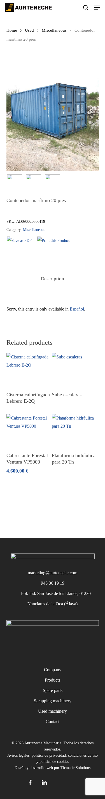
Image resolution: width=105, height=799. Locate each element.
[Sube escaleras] (74, 369)
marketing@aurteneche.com (52, 572)
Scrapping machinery (52, 700)
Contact (52, 721)
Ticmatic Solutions (75, 768)
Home (11, 30)
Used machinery (52, 711)
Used (29, 30)
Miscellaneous (54, 30)
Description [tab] (52, 278)
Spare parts (52, 690)
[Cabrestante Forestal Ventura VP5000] (28, 430)
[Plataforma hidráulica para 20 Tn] (74, 430)
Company (52, 669)
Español (77, 309)
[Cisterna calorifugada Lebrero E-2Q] (28, 369)
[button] (97, 7)
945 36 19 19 (52, 583)
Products (52, 680)
